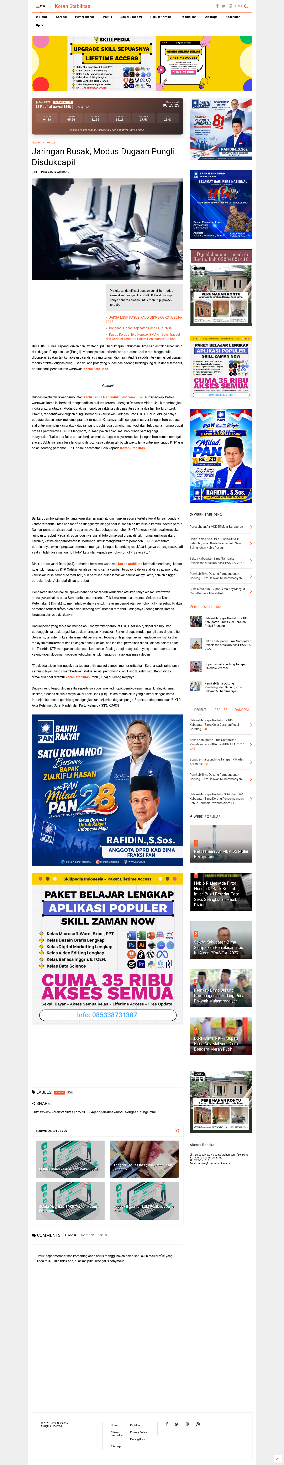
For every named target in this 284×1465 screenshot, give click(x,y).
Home (43, 17)
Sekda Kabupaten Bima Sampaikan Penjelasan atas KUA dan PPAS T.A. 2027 (228, 645)
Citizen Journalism (117, 1434)
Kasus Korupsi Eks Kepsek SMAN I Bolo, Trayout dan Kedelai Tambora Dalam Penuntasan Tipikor (143, 337)
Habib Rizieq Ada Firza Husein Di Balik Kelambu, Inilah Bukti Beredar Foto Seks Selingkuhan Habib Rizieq (217, 894)
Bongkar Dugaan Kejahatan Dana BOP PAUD (140, 328)
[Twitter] (224, 6)
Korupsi (61, 17)
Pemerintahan (85, 17)
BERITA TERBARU (208, 607)
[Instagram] (198, 1424)
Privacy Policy (138, 1432)
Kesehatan (233, 17)
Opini (39, 25)
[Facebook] (217, 6)
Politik (107, 17)
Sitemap (116, 1446)
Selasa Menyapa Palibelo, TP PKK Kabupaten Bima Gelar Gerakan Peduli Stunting (226, 622)
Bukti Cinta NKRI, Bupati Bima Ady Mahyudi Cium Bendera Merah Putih (216, 1044)
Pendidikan (188, 17)
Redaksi (135, 1425)
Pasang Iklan (137, 1439)
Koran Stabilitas (72, 6)
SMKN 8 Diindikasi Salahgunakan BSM (68, 1169)
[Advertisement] (63, 310)
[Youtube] (230, 6)
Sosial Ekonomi (131, 17)
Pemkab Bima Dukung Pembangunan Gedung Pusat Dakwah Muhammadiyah (224, 687)
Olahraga (211, 17)
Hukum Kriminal (161, 17)
